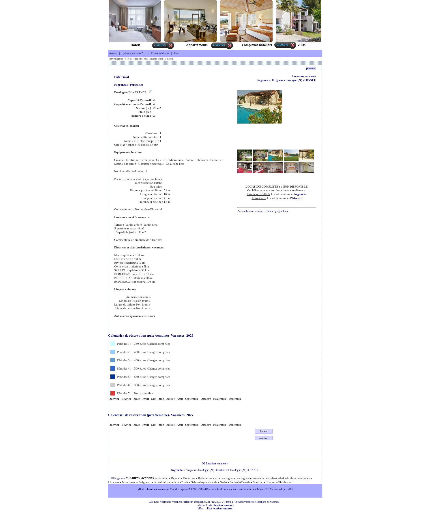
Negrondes (263, 80)
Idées (200, 508)
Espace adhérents (160, 53)
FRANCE (310, 80)
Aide (175, 53)
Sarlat (223, 482)
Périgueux (278, 80)
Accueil (113, 53)
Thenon (270, 482)
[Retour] (311, 68)
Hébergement (118, 478)
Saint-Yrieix (181, 482)
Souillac (258, 482)
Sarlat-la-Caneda (240, 482)
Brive (201, 478)
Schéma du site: (215, 505)
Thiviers (283, 482)
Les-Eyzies (303, 478)
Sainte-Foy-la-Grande (204, 482)
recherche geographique (276, 211)
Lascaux (213, 478)
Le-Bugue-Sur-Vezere (249, 478)
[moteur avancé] (254, 211)
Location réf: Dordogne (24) (231, 470)
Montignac (128, 482)
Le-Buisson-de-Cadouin (279, 478)
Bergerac (162, 478)
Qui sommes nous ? (132, 53)
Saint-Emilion (162, 482)
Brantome (189, 478)
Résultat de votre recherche (145, 59)
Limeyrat (113, 482)
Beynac (175, 478)
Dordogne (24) (294, 80)
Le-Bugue (227, 478)
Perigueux (144, 482)
